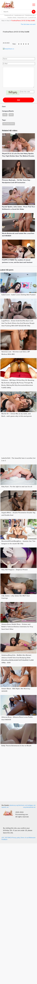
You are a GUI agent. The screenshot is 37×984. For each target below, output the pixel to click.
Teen (11, 114)
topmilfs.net (5, 807)
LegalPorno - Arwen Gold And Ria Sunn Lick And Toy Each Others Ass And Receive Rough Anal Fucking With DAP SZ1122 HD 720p (17, 323)
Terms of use (24, 837)
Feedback (4, 839)
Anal (8, 20)
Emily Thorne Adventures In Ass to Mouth (16, 729)
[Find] (33, 12)
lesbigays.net (31, 805)
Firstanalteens (8, 123)
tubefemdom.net (19, 15)
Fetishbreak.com (30, 15)
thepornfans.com (22, 17)
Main (3, 20)
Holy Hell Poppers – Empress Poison (14, 554)
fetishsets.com (22, 805)
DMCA (10, 837)
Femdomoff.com (8, 15)
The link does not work (28, 24)
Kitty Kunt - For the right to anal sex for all (16, 470)
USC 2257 (5, 837)
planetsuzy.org (13, 805)
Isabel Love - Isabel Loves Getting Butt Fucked (18, 294)
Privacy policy (16, 837)
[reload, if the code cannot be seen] (12, 92)
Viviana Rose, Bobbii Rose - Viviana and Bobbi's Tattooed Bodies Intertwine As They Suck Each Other (17, 610)
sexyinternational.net (29, 807)
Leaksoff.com (32, 17)
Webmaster (32, 837)
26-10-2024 (6, 43)
